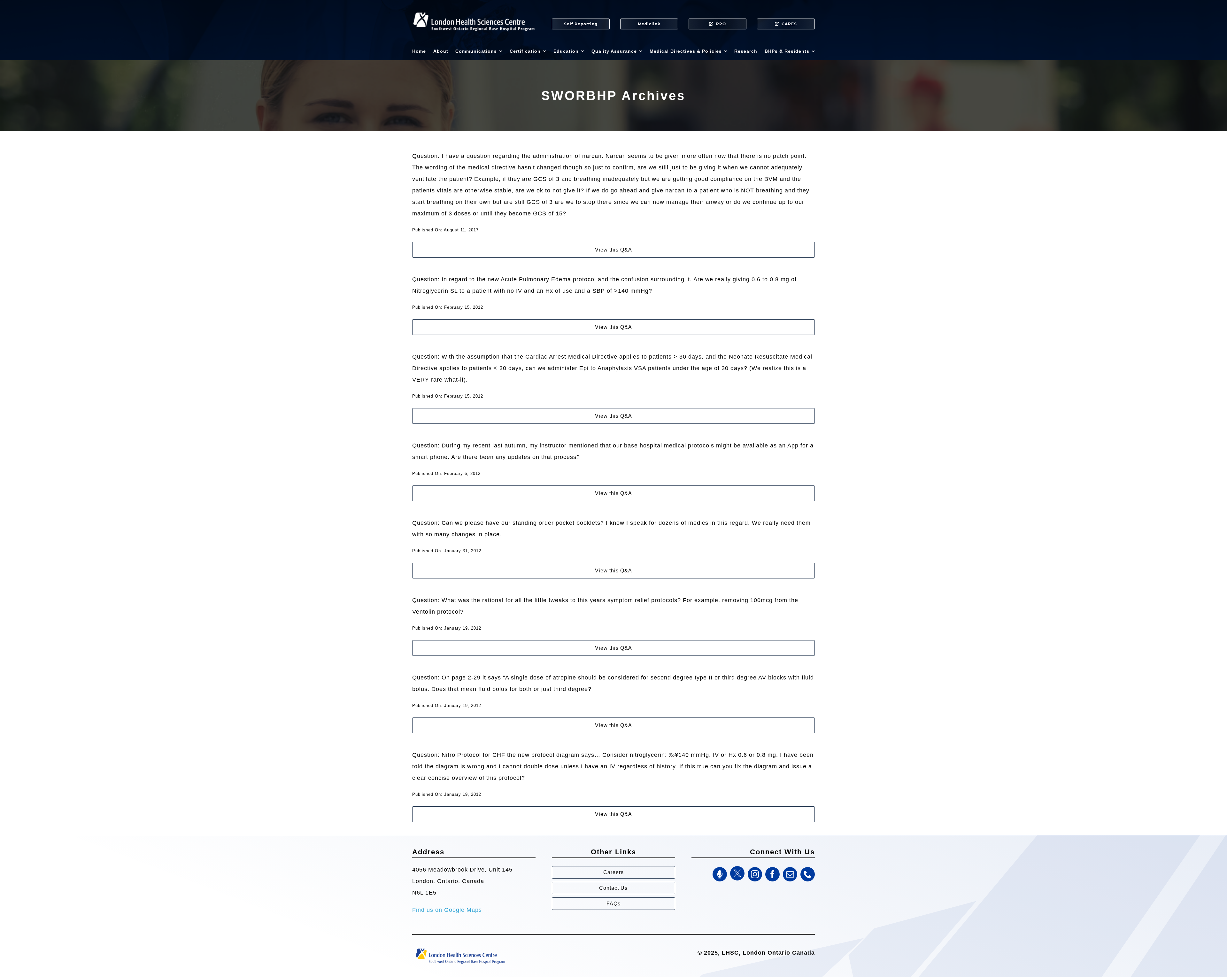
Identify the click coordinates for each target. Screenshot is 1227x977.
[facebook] (772, 874)
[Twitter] (737, 873)
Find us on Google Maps (447, 910)
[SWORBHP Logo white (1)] (474, 9)
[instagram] (755, 874)
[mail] (790, 874)
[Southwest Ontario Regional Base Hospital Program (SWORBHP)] (460, 948)
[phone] (807, 874)
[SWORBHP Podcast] (720, 874)
